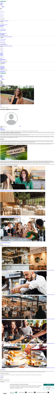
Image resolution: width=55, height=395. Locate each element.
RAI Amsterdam (2, 34)
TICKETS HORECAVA (3, 62)
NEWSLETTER (2, 71)
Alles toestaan (49, 384)
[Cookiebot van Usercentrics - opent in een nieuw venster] (5, 393)
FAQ (0, 60)
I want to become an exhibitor (3, 24)
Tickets (1, 58)
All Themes (1, 49)
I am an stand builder (2, 30)
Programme (1, 55)
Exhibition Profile (2, 66)
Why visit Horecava (2, 67)
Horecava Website (2, 40)
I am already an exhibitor (3, 29)
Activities (1, 53)
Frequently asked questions (3, 33)
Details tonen (11, 393)
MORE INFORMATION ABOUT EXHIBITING (6, 36)
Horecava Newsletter (2, 42)
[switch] (26, 392)
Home (1, 80)
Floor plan (1, 26)
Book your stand (2, 25)
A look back (1, 52)
